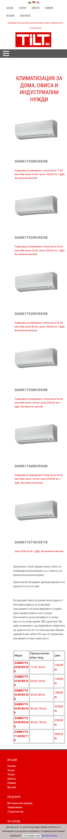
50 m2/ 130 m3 (38, 722)
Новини (49, 7)
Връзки (11, 15)
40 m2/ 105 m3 (38, 708)
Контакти (25, 15)
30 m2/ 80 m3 (37, 694)
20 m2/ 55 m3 (37, 681)
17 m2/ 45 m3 (37, 667)
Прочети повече (49, 835)
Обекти (35, 7)
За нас (10, 7)
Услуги (22, 7)
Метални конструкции (19, 803)
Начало (11, 766)
